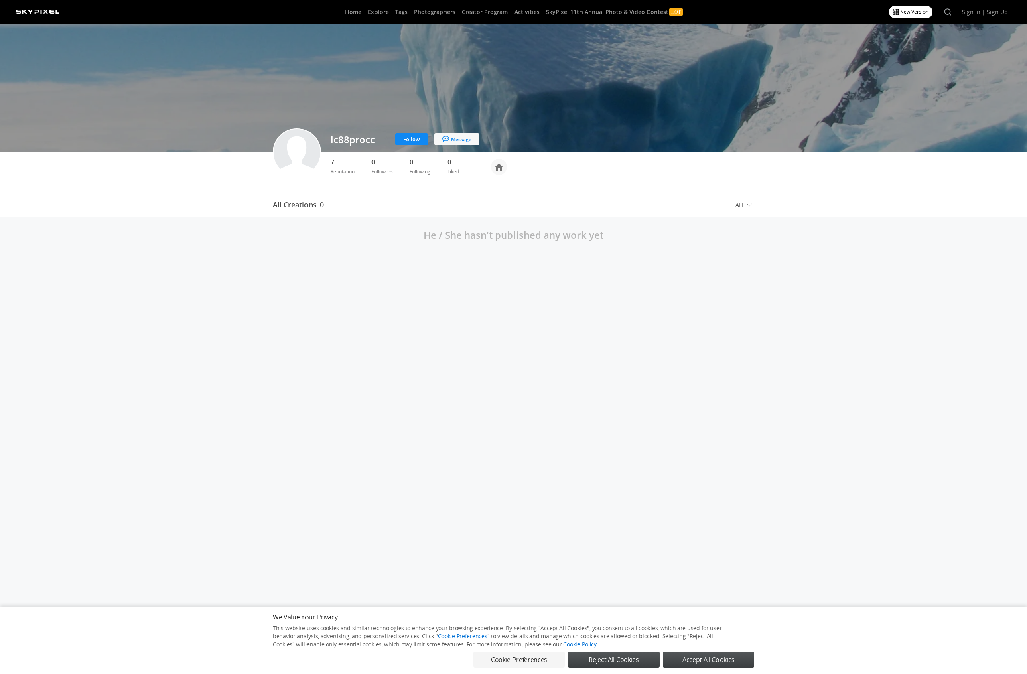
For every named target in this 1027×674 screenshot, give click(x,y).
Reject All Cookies (614, 659)
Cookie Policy (579, 644)
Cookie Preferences (462, 636)
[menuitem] (744, 205)
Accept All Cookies (708, 659)
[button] (744, 205)
